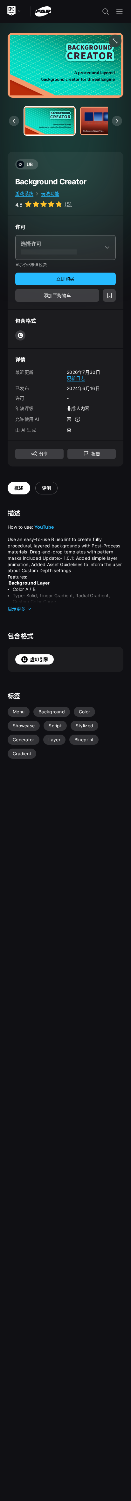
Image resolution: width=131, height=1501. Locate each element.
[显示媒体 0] (49, 121)
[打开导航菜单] (119, 11)
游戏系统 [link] (24, 193)
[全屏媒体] (115, 41)
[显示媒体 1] (105, 121)
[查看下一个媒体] (117, 121)
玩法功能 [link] (50, 193)
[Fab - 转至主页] (43, 11)
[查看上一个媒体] (14, 121)
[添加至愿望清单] (109, 295)
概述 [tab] (19, 488)
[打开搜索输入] (105, 11)
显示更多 (16, 609)
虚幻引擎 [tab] (39, 659)
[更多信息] (77, 419)
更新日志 (76, 378)
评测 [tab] (46, 488)
